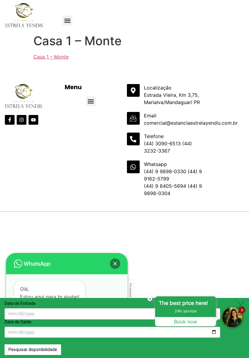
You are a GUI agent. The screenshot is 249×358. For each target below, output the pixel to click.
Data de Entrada (20, 303)
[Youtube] (33, 120)
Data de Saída (18, 321)
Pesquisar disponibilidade (33, 349)
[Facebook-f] (10, 120)
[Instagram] (21, 120)
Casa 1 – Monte (51, 57)
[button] (67, 20)
